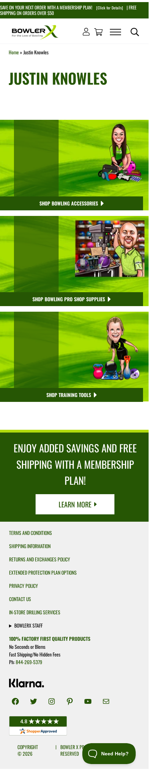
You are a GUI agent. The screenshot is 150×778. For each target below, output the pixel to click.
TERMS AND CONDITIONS (30, 532)
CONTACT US (20, 599)
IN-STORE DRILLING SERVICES (34, 612)
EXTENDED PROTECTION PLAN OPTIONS (43, 572)
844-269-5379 (29, 662)
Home (14, 52)
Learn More (75, 504)
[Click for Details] (109, 7)
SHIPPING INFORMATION (30, 546)
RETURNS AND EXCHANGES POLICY (39, 559)
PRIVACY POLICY (23, 585)
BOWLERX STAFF (28, 625)
